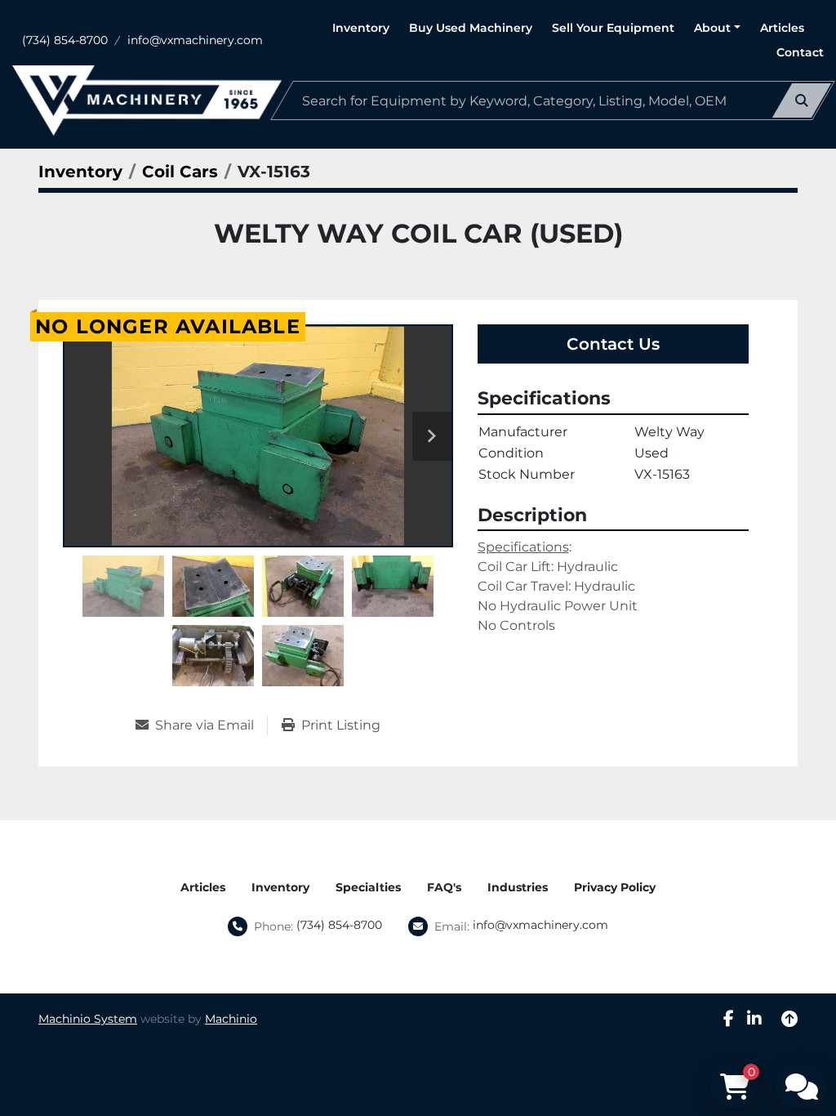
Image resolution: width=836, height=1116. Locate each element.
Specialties (368, 887)
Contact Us (613, 344)
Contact (800, 52)
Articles (782, 27)
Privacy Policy (615, 887)
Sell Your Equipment (613, 27)
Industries (517, 887)
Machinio (231, 1018)
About (712, 27)
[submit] (801, 100)
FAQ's (444, 887)
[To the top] (789, 1019)
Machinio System (87, 1018)
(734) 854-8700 (65, 40)
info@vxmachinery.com (195, 40)
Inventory (360, 27)
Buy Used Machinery (470, 27)
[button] (717, 28)
